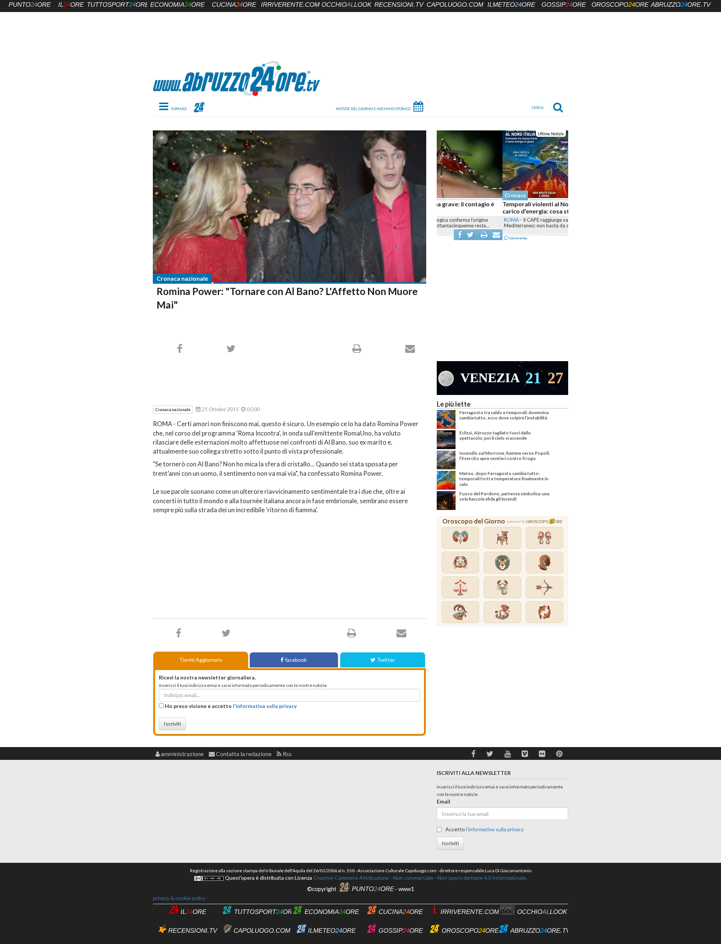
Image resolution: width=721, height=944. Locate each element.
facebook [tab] (296, 660)
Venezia (490, 378)
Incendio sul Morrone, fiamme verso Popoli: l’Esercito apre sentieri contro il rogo (504, 455)
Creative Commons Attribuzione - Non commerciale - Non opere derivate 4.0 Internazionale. (419, 877)
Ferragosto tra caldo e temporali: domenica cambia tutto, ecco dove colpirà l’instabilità (504, 415)
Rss (287, 753)
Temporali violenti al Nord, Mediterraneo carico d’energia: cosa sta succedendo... (494, 207)
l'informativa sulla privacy (265, 706)
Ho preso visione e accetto (230, 706)
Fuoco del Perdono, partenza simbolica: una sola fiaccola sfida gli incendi (504, 496)
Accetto (484, 829)
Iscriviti (172, 723)
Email (443, 801)
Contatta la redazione (243, 753)
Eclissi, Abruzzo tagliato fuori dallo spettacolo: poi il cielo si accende (495, 435)
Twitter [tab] (386, 660)
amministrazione (182, 753)
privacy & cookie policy (179, 898)
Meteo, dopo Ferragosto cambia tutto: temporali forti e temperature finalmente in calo (503, 478)
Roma (445, 220)
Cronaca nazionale (182, 278)
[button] (473, 753)
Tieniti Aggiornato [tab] (200, 660)
